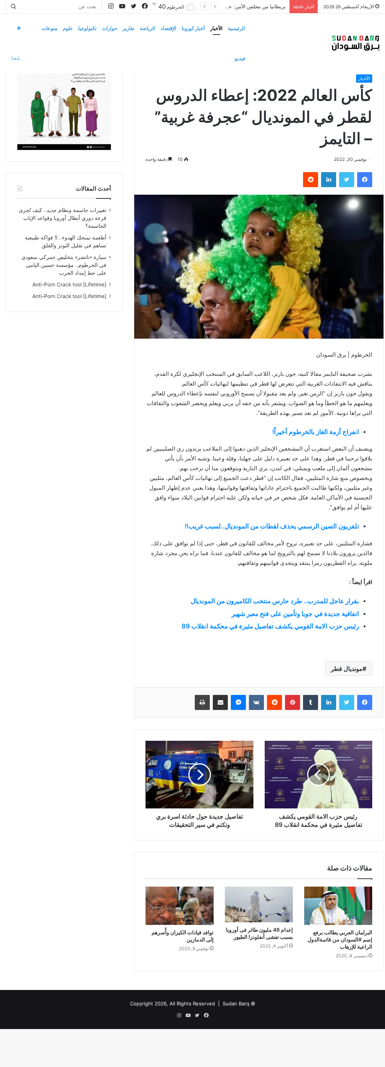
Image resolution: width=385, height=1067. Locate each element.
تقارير (129, 28)
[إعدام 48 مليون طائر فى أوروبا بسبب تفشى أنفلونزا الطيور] (259, 904)
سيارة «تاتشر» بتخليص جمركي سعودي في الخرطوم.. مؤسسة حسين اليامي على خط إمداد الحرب (63, 265)
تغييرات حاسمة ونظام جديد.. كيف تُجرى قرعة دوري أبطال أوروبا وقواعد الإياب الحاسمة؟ (62, 218)
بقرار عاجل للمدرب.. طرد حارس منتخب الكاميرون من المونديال (275, 601)
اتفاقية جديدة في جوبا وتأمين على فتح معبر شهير (295, 613)
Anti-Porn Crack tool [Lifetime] (69, 285)
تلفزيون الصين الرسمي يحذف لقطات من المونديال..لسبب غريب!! (272, 526)
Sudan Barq (236, 1003)
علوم (68, 28)
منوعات (50, 28)
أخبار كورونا (193, 28)
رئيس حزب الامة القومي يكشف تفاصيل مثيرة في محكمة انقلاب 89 (270, 626)
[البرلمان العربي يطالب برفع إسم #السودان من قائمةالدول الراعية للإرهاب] (338, 906)
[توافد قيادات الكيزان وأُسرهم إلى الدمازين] (180, 906)
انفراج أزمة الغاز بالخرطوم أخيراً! (315, 432)
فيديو (240, 58)
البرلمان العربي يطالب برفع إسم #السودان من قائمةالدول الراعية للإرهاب (340, 939)
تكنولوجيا (87, 28)
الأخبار (216, 28)
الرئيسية (236, 28)
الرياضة (147, 28)
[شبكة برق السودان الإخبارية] (355, 43)
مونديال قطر (346, 668)
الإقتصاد (168, 28)
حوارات (109, 28)
